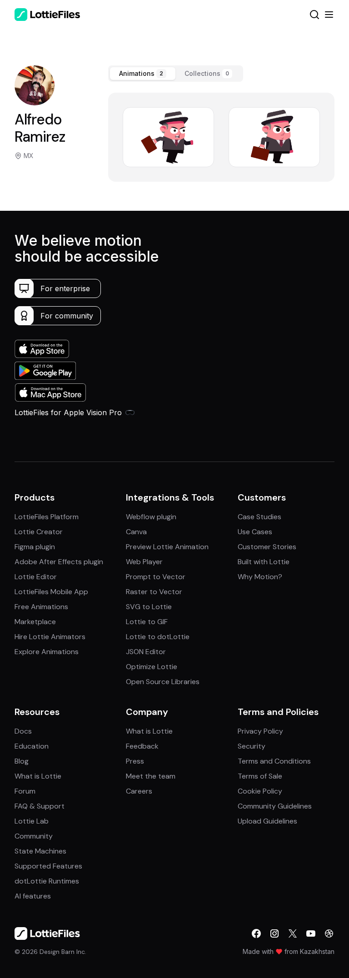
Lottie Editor (36, 576)
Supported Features (48, 866)
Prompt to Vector (155, 576)
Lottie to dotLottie (157, 636)
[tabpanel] (221, 137)
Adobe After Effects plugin (59, 561)
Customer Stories (267, 546)
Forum (25, 791)
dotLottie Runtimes (47, 881)
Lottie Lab (32, 821)
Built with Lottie (263, 561)
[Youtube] (310, 933)
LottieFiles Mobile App (51, 591)
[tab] (142, 73)
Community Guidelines (275, 806)
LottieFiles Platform (47, 516)
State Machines (40, 851)
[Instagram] (274, 933)
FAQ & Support (40, 806)
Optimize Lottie (151, 666)
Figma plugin (35, 546)
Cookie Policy (260, 791)
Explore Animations (47, 651)
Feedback (142, 746)
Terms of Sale (260, 776)
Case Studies (259, 516)
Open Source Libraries (162, 681)
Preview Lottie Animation (167, 546)
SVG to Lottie (149, 606)
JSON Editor (146, 651)
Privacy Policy (260, 731)
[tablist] (175, 73)
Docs (23, 731)
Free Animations (41, 606)
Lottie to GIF (147, 621)
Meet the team (150, 776)
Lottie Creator (39, 531)
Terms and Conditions (274, 761)
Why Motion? (260, 576)
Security (251, 746)
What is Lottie (38, 776)
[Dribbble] (329, 933)
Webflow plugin (151, 516)
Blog (22, 761)
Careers (139, 791)
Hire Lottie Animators (50, 636)
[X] (292, 933)
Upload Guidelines (267, 821)
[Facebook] (256, 933)
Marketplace (35, 621)
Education (32, 746)
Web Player (144, 561)
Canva (136, 531)
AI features (33, 896)
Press (135, 761)
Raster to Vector (154, 591)
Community (34, 836)
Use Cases (255, 531)
